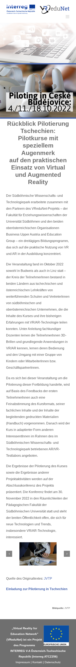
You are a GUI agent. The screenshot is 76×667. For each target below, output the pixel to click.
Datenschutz (53, 662)
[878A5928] (37, 553)
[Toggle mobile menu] (68, 17)
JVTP (48, 578)
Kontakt (37, 662)
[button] (9, 554)
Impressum (23, 662)
